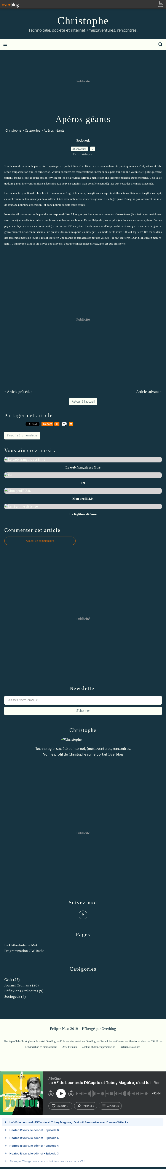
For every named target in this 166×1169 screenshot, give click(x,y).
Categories (32, 130)
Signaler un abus (137, 1041)
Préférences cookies (130, 1046)
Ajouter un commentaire (40, 540)
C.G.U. (154, 1041)
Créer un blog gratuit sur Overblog (78, 1041)
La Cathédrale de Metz (21, 945)
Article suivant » (149, 392)
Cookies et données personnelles (98, 1046)
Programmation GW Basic (24, 951)
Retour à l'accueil (83, 401)
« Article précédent (19, 392)
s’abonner (63, 1106)
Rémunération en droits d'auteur (41, 1046)
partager (88, 1106)
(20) (21, 985)
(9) (23, 991)
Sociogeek (83, 140)
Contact (120, 1041)
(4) (15, 996)
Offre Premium (69, 1046)
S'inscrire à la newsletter (22, 435)
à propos (113, 1106)
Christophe (83, 21)
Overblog (109, 1029)
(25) (12, 980)
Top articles (106, 1041)
